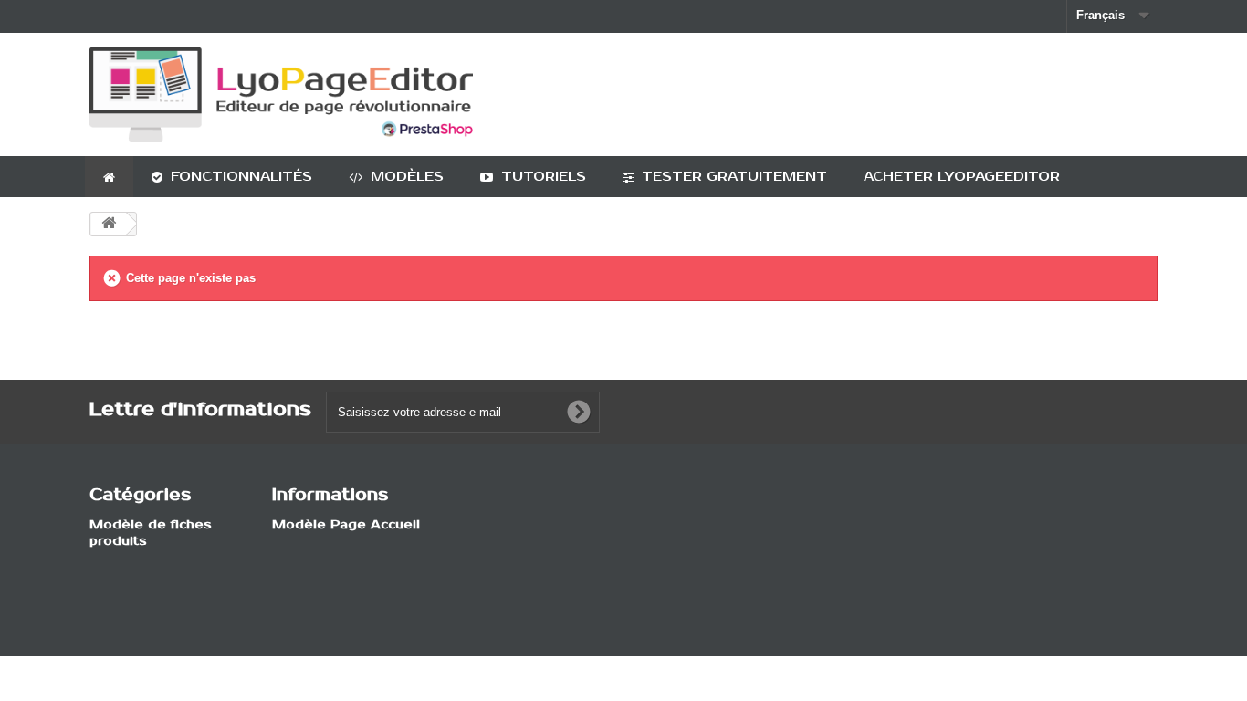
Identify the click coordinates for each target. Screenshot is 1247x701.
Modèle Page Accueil (346, 525)
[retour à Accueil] (108, 224)
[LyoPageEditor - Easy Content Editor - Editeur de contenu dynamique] (281, 94)
